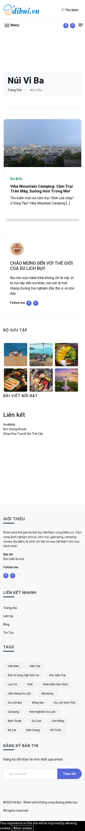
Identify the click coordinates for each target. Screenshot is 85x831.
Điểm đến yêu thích (55, 684)
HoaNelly (9, 424)
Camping (13, 711)
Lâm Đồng (57, 720)
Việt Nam (13, 666)
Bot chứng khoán (15, 429)
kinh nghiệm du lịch (42, 711)
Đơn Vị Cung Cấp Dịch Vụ (23, 675)
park (30, 684)
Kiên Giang (33, 730)
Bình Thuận (15, 720)
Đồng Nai (38, 702)
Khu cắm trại (57, 675)
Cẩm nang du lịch (19, 693)
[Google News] (72, 25)
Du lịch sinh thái (64, 702)
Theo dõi (69, 774)
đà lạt (12, 730)
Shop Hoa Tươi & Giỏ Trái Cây (23, 433)
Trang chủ (15, 90)
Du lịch (36, 720)
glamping (47, 693)
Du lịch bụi (15, 702)
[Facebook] (65, 25)
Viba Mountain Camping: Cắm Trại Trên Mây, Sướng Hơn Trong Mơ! (41, 188)
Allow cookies (22, 828)
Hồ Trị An (55, 730)
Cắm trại (34, 666)
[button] (12, 25)
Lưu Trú (12, 684)
